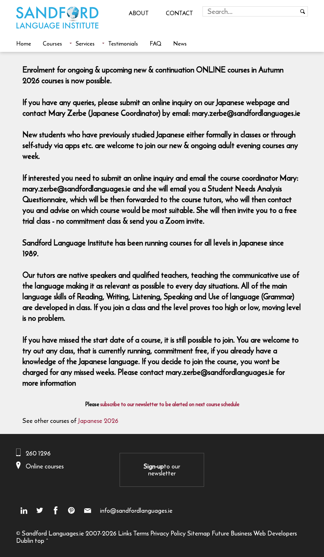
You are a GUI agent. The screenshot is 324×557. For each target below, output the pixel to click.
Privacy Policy (168, 533)
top (39, 540)
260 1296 (38, 453)
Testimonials (123, 43)
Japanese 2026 (98, 420)
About (139, 13)
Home (23, 43)
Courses (52, 43)
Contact (179, 13)
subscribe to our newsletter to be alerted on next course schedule (169, 404)
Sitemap (198, 533)
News (180, 43)
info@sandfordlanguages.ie (136, 510)
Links (125, 533)
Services (85, 43)
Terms (141, 533)
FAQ (155, 43)
